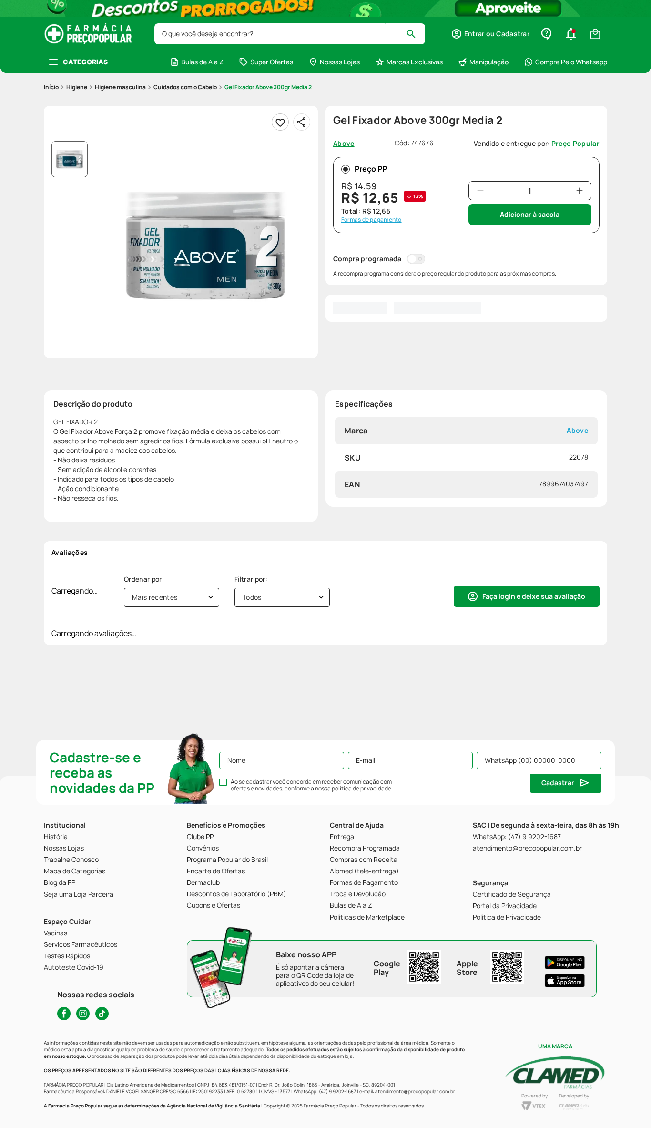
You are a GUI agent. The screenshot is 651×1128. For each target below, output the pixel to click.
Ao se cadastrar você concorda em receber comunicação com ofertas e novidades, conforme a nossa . (312, 785)
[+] (579, 191)
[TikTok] (102, 1013)
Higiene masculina (120, 87)
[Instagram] (83, 1013)
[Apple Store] (565, 980)
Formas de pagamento (371, 220)
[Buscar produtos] (415, 33)
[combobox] (289, 33)
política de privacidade (361, 788)
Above (577, 431)
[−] (480, 191)
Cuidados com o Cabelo (185, 87)
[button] (490, 33)
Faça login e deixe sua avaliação (533, 596)
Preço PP (371, 169)
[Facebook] (64, 1013)
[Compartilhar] (301, 122)
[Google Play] (565, 962)
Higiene (76, 87)
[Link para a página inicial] (51, 87)
